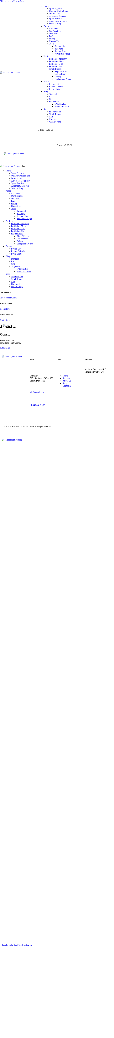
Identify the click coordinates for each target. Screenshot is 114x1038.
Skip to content (6, 1)
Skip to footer (19, 1)
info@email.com (37, 392)
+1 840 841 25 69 (37, 405)
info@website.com (8, 297)
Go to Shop (5, 320)
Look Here (5, 309)
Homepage (5, 347)
